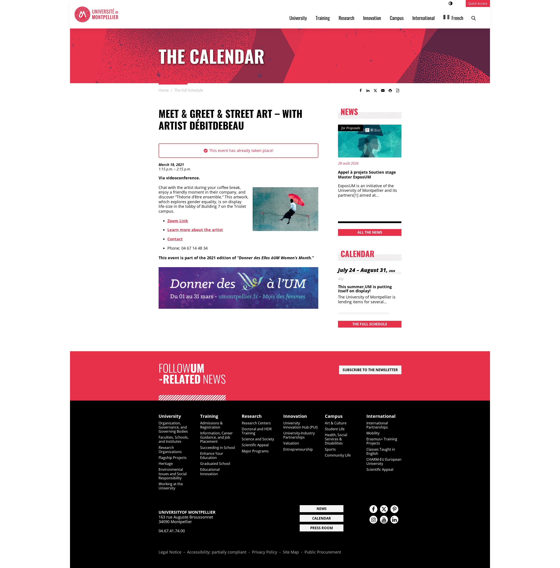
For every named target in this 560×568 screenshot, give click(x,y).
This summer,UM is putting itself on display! (365, 289)
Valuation (291, 443)
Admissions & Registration (211, 425)
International (423, 17)
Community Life (338, 455)
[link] (360, 90)
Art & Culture (335, 423)
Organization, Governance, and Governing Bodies (173, 427)
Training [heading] (209, 416)
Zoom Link (177, 220)
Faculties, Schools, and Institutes (174, 439)
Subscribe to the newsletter (370, 369)
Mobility (373, 433)
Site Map (291, 552)
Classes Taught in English (380, 451)
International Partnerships (377, 425)
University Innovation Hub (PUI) (300, 425)
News (322, 508)
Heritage (166, 463)
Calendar (321, 518)
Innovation (372, 17)
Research (346, 17)
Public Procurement (322, 552)
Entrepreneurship (298, 449)
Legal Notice (170, 552)
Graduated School (215, 463)
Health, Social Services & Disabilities (336, 439)
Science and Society (258, 439)
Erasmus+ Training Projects (381, 441)
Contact (175, 239)
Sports (330, 449)
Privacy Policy (264, 552)
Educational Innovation (210, 471)
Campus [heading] (334, 416)
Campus (397, 17)
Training (323, 17)
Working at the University (171, 486)
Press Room (321, 528)
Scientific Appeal (255, 445)
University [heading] (170, 416)
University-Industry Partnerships (299, 435)
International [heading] (381, 416)
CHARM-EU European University (383, 461)
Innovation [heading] (295, 416)
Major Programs (255, 451)
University (298, 17)
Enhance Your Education (211, 455)
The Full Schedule (369, 324)
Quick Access (477, 3)
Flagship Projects (173, 457)
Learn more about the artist (195, 229)
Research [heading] (252, 416)
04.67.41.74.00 (172, 530)
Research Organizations (170, 449)
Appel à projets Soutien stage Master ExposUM (367, 174)
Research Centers (256, 423)
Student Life (335, 429)
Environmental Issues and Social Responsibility (173, 473)
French (457, 17)
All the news (369, 232)
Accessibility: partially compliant (216, 552)
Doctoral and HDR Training (257, 431)
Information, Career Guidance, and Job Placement (216, 437)
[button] (383, 90)
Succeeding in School (217, 447)
